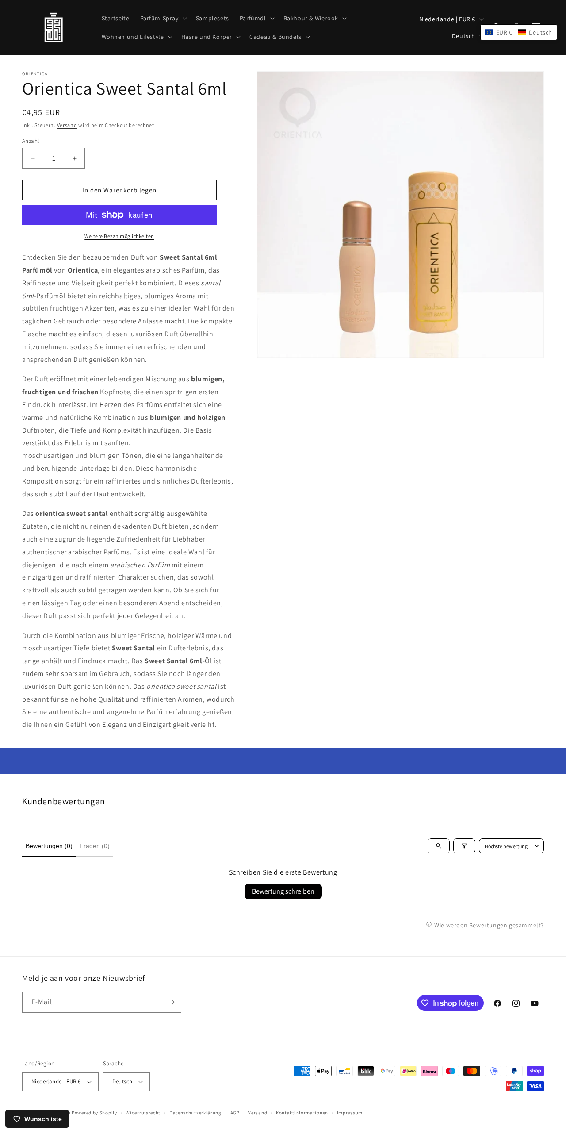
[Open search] (439, 845)
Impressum (350, 1113)
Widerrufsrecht (143, 1113)
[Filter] (464, 845)
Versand (67, 125)
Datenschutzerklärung (195, 1113)
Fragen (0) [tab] (95, 845)
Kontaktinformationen (302, 1113)
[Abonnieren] (171, 1002)
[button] (163, 18)
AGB (235, 1113)
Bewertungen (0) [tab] (49, 845)
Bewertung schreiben (283, 891)
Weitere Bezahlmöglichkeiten (119, 236)
